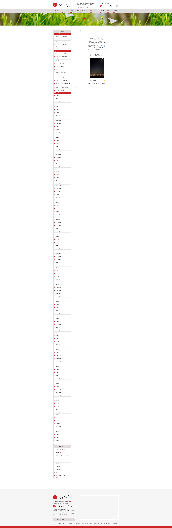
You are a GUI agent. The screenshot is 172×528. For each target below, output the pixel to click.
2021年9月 (58, 262)
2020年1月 (58, 318)
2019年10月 (58, 327)
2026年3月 (58, 109)
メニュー (63, 523)
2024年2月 (58, 180)
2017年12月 (58, 389)
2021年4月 (58, 276)
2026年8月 (58, 95)
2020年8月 (58, 298)
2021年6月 (58, 270)
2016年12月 (58, 423)
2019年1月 (58, 352)
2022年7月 (58, 233)
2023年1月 (58, 216)
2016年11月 (58, 426)
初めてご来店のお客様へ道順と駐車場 (63, 57)
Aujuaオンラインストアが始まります (62, 45)
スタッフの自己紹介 (60, 66)
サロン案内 (77, 523)
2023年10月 (58, 191)
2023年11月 (58, 188)
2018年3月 (58, 380)
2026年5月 (58, 103)
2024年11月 (58, 154)
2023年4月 (58, 208)
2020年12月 (58, 287)
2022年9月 (58, 228)
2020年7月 (58, 301)
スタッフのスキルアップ (61, 77)
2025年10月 (58, 123)
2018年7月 (58, 369)
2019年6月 (58, 338)
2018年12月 (58, 355)
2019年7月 (58, 335)
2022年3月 (58, 245)
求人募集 (86, 523)
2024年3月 (58, 177)
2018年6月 (58, 372)
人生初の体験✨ (59, 39)
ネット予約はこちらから (61, 53)
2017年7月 (58, 403)
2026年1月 (58, 115)
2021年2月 (58, 282)
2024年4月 (58, 174)
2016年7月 (58, 437)
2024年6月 (58, 168)
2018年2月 (58, 383)
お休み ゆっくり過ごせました (62, 36)
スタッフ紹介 (82, 523)
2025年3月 (58, 143)
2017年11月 (58, 392)
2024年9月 (58, 160)
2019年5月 (58, 341)
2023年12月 (58, 185)
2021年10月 (58, 259)
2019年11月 (58, 324)
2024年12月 (58, 151)
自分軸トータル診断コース (102, 523)
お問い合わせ (91, 523)
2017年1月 (58, 420)
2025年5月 (58, 137)
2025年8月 (58, 129)
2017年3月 (58, 414)
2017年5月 (58, 409)
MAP (94, 3)
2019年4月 (58, 344)
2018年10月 (58, 361)
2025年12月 (58, 118)
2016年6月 (58, 440)
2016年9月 (58, 431)
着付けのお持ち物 (59, 75)
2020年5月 (58, 307)
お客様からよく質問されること (62, 87)
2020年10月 (58, 293)
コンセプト (60, 523)
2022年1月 (58, 250)
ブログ (57, 60)
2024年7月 (58, 166)
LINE (116, 523)
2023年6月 (58, 202)
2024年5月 (58, 171)
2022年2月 (58, 248)
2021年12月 (58, 253)
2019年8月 (58, 332)
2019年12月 (58, 321)
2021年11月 (58, 256)
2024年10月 (58, 157)
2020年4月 (58, 310)
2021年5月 (58, 273)
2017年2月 (58, 417)
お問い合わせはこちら (63, 519)
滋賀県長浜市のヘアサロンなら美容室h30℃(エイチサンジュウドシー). (84, 527)
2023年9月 (58, 194)
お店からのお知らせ (60, 90)
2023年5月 (58, 205)
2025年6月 (58, 135)
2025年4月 (58, 140)
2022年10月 (58, 225)
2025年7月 (58, 132)
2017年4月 (58, 412)
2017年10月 (58, 395)
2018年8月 (58, 366)
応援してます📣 (59, 48)
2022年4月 (58, 242)
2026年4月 (58, 106)
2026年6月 (58, 101)
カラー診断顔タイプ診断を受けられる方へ (63, 84)
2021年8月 (58, 265)
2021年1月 (58, 284)
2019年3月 (58, 347)
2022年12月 (58, 219)
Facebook (109, 523)
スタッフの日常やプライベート (62, 69)
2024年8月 (58, 163)
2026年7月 (58, 98)
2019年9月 (58, 330)
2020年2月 (58, 315)
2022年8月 (58, 231)
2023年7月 (58, 200)
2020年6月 (58, 304)
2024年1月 (58, 183)
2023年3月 (58, 211)
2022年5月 (58, 239)
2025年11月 (58, 120)
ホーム (56, 523)
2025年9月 (58, 126)
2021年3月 (58, 279)
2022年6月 (58, 236)
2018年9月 (58, 363)
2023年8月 (58, 197)
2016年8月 (58, 434)
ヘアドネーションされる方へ (62, 80)
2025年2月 (58, 146)
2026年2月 (58, 112)
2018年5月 (58, 375)
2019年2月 (58, 349)
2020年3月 (58, 313)
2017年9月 (58, 397)
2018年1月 (58, 386)
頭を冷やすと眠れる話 (60, 41)
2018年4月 (58, 378)
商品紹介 (73, 523)
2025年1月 (58, 149)
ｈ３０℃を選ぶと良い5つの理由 (62, 63)
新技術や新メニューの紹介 (61, 72)
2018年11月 (58, 358)
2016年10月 (58, 429)
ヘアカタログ (68, 523)
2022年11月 (58, 222)
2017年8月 (58, 400)
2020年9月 (58, 296)
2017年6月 (58, 406)
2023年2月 (58, 214)
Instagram (113, 523)
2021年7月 (58, 267)
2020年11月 (58, 290)
